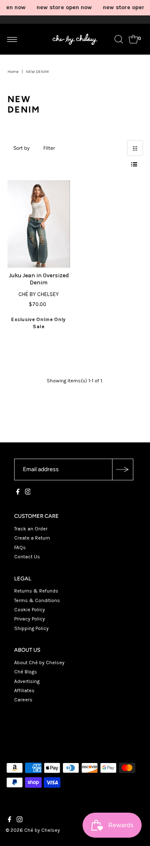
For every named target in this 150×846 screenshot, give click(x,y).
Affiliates (24, 690)
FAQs (20, 547)
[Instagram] (28, 493)
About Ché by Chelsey (39, 662)
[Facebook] (18, 493)
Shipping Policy (31, 628)
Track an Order (31, 529)
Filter (49, 148)
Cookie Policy (29, 610)
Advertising (27, 681)
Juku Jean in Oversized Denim (39, 279)
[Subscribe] (122, 469)
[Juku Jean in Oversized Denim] (39, 224)
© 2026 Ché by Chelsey (33, 830)
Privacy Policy (29, 619)
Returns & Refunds (36, 591)
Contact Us (27, 557)
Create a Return (32, 538)
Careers (23, 700)
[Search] (118, 39)
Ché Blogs (25, 672)
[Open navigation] (12, 39)
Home (13, 71)
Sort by (21, 148)
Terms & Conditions (37, 600)
